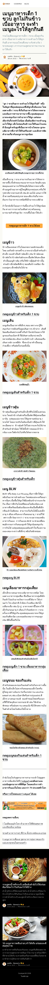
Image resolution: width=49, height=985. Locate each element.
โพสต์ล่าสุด (24, 976)
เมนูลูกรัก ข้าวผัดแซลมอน (24, 306)
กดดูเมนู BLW (11, 577)
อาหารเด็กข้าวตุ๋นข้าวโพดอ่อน (24, 471)
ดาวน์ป (19, 793)
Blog (26, 4)
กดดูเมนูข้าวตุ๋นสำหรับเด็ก (18, 479)
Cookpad (18, 4)
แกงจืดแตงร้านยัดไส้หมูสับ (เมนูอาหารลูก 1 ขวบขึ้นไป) (24, 173)
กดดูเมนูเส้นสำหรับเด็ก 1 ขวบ (20, 392)
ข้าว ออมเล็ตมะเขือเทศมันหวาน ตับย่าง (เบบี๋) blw (24, 570)
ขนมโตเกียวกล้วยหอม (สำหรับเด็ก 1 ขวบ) (24, 748)
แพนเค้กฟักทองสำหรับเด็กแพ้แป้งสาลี (24, 659)
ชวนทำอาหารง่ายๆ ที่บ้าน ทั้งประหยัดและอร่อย (24, 833)
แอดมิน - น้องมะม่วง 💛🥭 (16, 56)
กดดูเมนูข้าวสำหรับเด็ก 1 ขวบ (20, 314)
